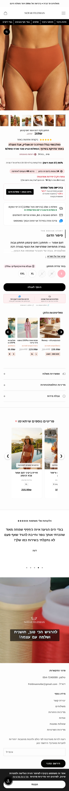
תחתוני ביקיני (47, 22)
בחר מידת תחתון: (55, 266)
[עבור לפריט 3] (38, 121)
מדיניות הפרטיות (56, 729)
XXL (22, 273)
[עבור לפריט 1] (60, 121)
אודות (62, 718)
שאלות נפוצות (57, 723)
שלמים (36, 22)
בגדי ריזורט (7, 22)
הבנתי (34, 784)
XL (32, 273)
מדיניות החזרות (56, 712)
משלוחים (60, 706)
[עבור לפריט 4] (26, 121)
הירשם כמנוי (53, 763)
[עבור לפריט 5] (15, 121)
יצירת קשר (59, 700)
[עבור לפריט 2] (49, 121)
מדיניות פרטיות (20, 776)
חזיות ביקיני (61, 22)
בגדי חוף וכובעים (22, 22)
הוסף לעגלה (35, 287)
